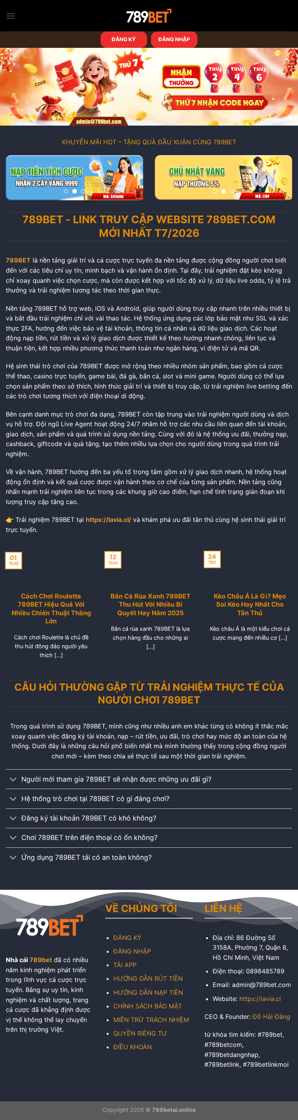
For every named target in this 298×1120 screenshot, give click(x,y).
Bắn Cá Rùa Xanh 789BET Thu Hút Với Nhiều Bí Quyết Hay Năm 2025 (149, 604)
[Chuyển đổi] (13, 780)
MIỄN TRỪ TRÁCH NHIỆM (151, 1020)
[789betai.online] (149, 16)
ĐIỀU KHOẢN (132, 1047)
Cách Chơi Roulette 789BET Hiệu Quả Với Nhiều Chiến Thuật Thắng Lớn (49, 608)
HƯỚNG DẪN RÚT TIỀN (148, 978)
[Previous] (18, 181)
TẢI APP (125, 965)
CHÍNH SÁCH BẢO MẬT (147, 1006)
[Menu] (10, 15)
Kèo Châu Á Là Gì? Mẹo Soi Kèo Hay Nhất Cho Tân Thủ (248, 604)
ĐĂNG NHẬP (174, 39)
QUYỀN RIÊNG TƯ (140, 1033)
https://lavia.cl (260, 999)
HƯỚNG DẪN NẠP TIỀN (148, 992)
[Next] (131, 181)
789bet (40, 960)
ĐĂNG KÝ (124, 39)
